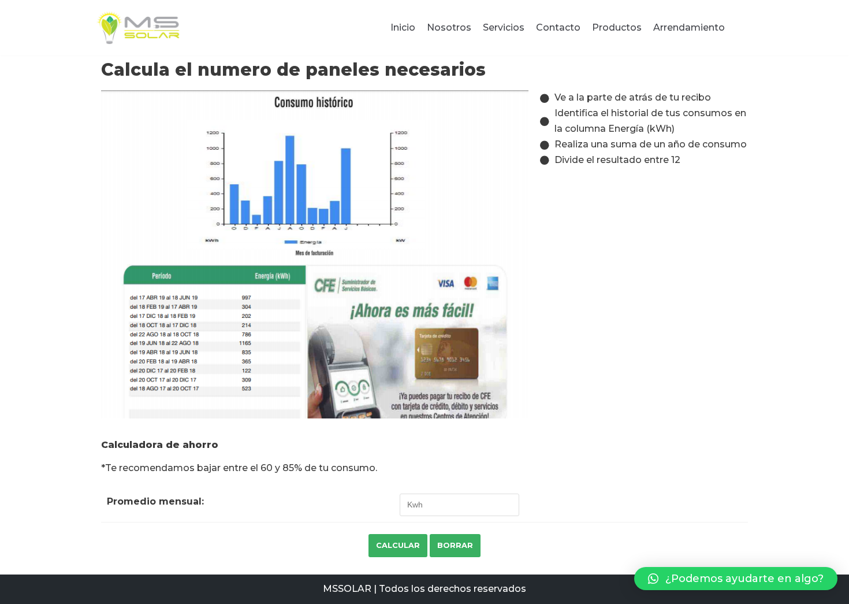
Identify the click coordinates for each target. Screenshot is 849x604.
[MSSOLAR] (138, 27)
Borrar (455, 545)
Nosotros (449, 27)
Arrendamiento (689, 27)
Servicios (503, 27)
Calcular (398, 545)
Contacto (558, 27)
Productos (617, 27)
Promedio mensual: (155, 501)
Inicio (402, 27)
